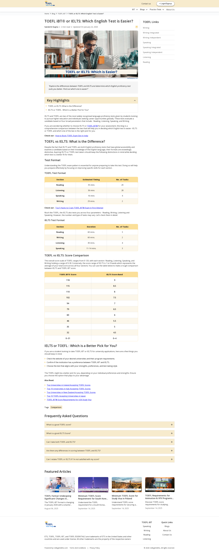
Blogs (142, 9)
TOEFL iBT (62, 14)
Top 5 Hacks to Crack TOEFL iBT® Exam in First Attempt (79, 208)
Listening (147, 57)
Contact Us (167, 534)
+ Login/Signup (165, 4)
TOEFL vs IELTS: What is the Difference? (65, 106)
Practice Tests (155, 9)
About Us (170, 9)
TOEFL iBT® (92, 126)
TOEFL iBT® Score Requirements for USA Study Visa (69, 399)
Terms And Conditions (78, 548)
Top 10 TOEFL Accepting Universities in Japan (66, 396)
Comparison (56, 407)
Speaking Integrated (151, 47)
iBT (133, 9)
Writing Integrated (151, 32)
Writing (146, 28)
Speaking (147, 42)
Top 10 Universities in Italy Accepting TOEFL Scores (69, 389)
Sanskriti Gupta (51, 27)
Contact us (146, 3)
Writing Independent (152, 37)
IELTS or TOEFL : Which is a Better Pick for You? (68, 110)
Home (46, 14)
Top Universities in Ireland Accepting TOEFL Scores (68, 385)
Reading (146, 62)
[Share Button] (136, 27)
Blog (53, 14)
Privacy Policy (95, 548)
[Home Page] (49, 5)
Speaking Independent (152, 52)
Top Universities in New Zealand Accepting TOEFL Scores (71, 392)
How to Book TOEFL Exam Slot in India (71, 135)
